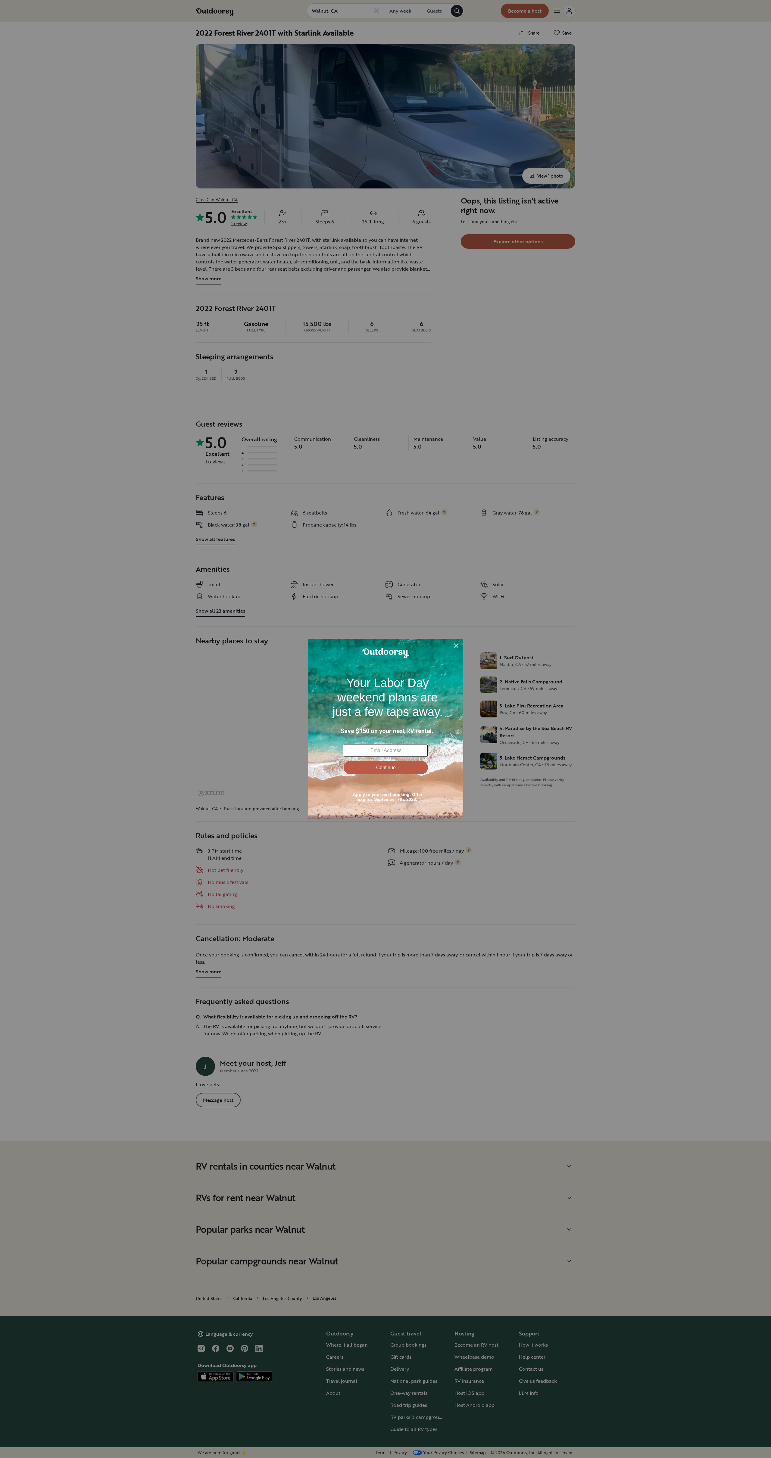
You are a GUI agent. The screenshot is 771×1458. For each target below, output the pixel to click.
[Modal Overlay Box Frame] (385, 729)
